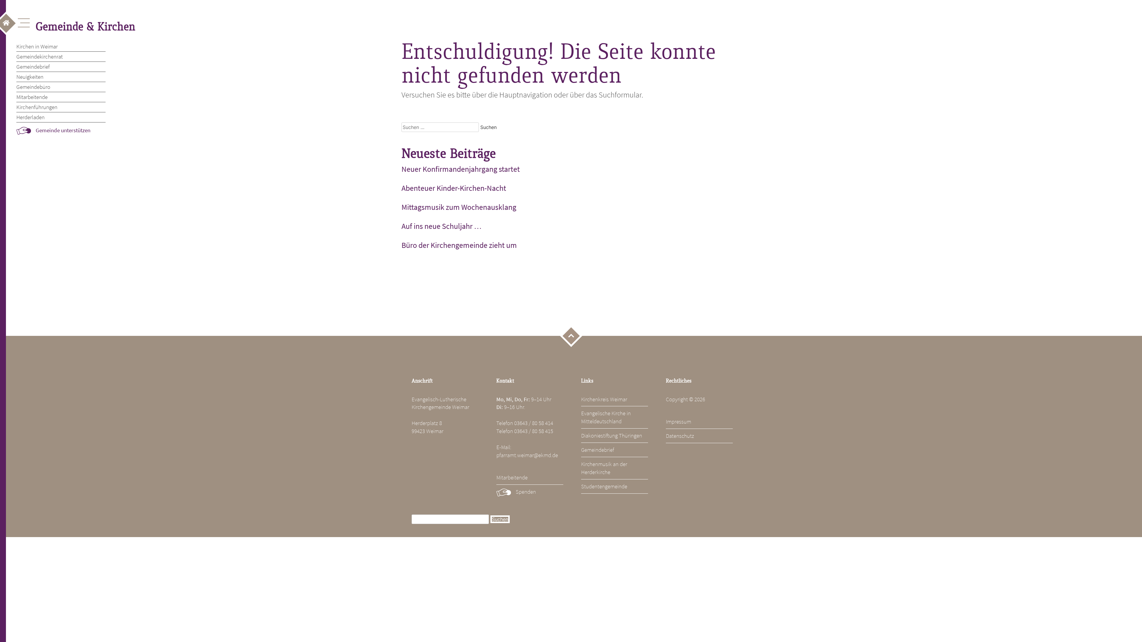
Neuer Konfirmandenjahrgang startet (460, 169)
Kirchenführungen (36, 107)
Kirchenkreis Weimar (604, 399)
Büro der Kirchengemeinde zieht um (459, 245)
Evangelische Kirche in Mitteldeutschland (606, 417)
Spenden (526, 491)
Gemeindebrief (33, 66)
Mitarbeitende (32, 96)
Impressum (678, 421)
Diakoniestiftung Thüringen (611, 435)
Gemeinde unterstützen (63, 130)
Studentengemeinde (604, 486)
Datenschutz (680, 435)
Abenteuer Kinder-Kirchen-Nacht (453, 188)
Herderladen (30, 117)
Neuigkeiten (29, 76)
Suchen (500, 519)
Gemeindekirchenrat (39, 56)
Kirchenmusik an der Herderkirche (604, 468)
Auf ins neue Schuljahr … (441, 226)
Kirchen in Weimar (37, 46)
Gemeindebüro (33, 86)
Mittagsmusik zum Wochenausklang (458, 207)
